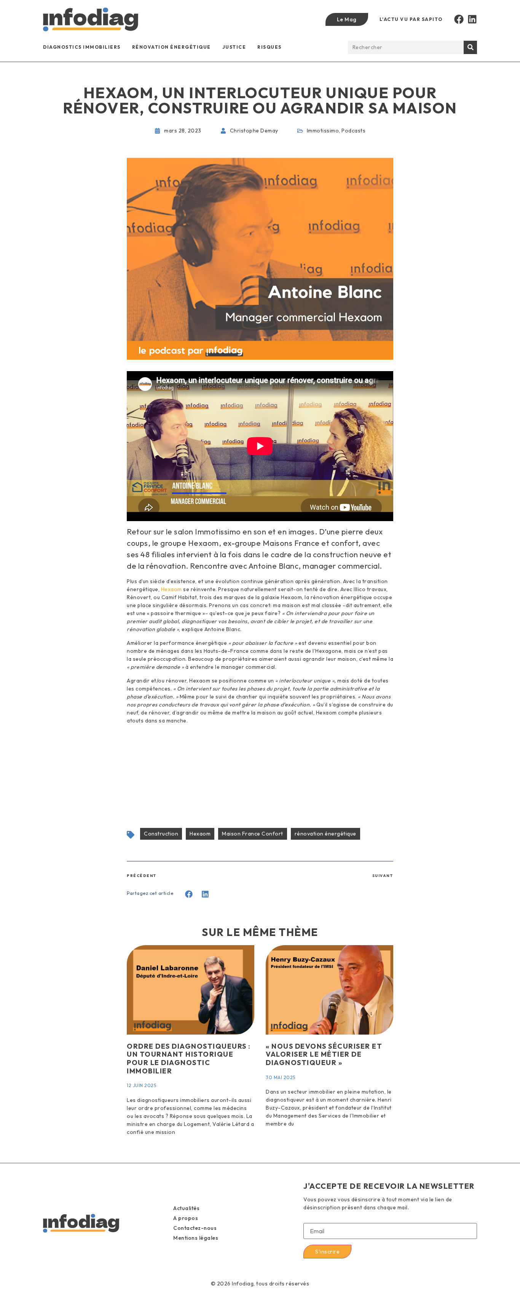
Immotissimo (323, 130)
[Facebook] (459, 19)
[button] (189, 894)
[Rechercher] (470, 47)
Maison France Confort (252, 833)
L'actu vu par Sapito (411, 19)
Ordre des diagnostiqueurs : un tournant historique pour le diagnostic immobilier (189, 1058)
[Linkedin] (472, 19)
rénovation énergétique (325, 833)
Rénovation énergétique (171, 47)
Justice (234, 47)
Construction (161, 833)
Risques (269, 47)
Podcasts (353, 130)
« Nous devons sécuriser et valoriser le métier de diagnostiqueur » (324, 1054)
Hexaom (171, 589)
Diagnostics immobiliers (82, 47)
